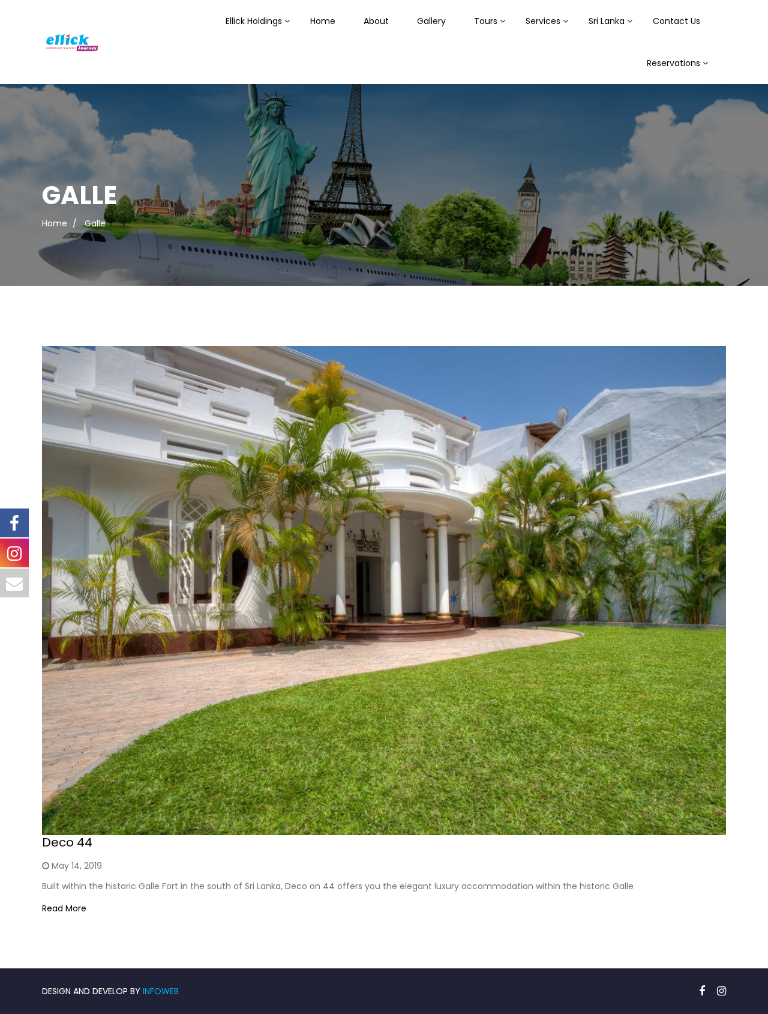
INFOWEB (161, 991)
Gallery (431, 21)
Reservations (673, 63)
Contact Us (676, 21)
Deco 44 (67, 842)
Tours (485, 21)
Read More (64, 908)
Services (543, 21)
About (376, 21)
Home (322, 21)
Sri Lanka (607, 21)
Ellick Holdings (254, 21)
